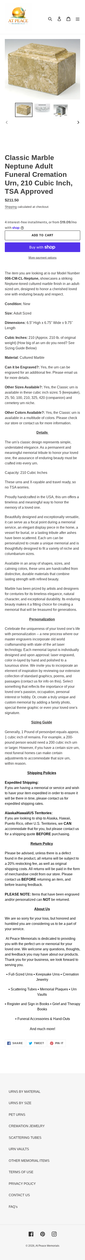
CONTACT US (19, 1195)
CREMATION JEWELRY (27, 1126)
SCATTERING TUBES (25, 1137)
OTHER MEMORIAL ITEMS (29, 1160)
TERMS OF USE (21, 1172)
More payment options (43, 257)
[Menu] (77, 18)
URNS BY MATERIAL (24, 1091)
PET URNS (17, 1114)
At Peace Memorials (47, 1245)
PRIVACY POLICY (22, 1183)
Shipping (11, 206)
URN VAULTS (19, 1149)
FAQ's (13, 1206)
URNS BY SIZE (20, 1103)
